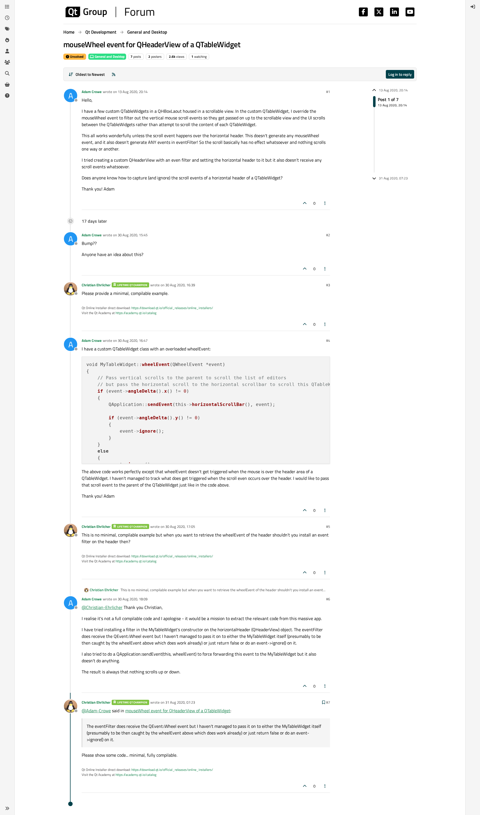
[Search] (7, 73)
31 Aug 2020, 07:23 (180, 702)
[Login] (473, 6)
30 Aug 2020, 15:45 (133, 235)
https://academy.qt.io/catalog (136, 312)
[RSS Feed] (113, 74)
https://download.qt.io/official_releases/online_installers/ (172, 307)
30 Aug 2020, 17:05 (180, 526)
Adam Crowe (92, 91)
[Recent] (7, 17)
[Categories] (7, 6)
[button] (7, 808)
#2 (328, 235)
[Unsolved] (7, 95)
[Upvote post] (305, 203)
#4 (328, 340)
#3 (328, 285)
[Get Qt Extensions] (7, 84)
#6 (328, 599)
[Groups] (7, 62)
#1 (328, 91)
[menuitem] (473, 6)
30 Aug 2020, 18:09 (133, 599)
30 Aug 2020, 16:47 (133, 340)
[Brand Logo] (110, 12)
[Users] (7, 51)
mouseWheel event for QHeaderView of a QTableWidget (177, 710)
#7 (328, 702)
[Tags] (7, 28)
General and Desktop (109, 56)
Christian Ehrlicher (96, 285)
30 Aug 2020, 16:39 (180, 285)
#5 (328, 526)
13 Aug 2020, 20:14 (133, 91)
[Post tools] (325, 203)
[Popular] (7, 40)
